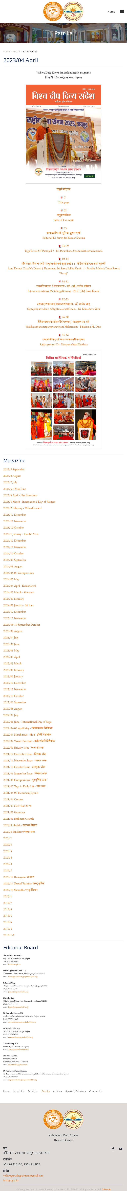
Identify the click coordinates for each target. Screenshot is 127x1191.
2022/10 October (13, 696)
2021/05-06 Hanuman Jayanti (20, 793)
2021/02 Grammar (14, 812)
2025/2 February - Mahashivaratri (22, 508)
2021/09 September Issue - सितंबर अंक (25, 773)
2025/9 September (14, 469)
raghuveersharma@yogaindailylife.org (22, 1079)
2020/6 (7, 844)
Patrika (46, 1091)
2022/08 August (12, 708)
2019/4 (7, 922)
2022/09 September (14, 702)
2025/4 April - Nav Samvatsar (20, 495)
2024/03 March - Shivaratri (18, 592)
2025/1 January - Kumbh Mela (21, 534)
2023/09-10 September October (21, 624)
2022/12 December (14, 683)
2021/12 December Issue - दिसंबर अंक (24, 754)
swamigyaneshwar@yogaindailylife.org (22, 976)
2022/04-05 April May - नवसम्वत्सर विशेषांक (27, 728)
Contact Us (96, 1091)
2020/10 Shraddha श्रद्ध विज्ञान (20, 890)
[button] (122, 11)
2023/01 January (13, 676)
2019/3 (7, 929)
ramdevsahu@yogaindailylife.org (20, 1037)
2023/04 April (11, 657)
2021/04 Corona (13, 799)
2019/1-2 (8, 935)
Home (6, 1091)
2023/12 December (14, 611)
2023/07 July (11, 637)
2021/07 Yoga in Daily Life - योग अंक (24, 786)
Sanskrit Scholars (75, 1091)
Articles (57, 1091)
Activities (33, 1091)
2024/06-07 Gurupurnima (18, 573)
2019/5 (7, 916)
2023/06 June (11, 644)
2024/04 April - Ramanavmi (19, 586)
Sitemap (106, 1189)
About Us (19, 1091)
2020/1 (7, 896)
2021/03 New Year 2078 (17, 806)
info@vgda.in (11, 1180)
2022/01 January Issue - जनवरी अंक (23, 747)
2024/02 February (13, 599)
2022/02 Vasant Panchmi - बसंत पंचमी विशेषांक (29, 741)
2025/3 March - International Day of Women (29, 501)
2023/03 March (12, 663)
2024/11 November (14, 547)
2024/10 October (13, 553)
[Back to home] (63, 11)
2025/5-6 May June (14, 489)
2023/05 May (11, 650)
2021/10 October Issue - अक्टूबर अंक (24, 767)
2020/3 (7, 864)
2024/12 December (14, 540)
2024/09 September (14, 560)
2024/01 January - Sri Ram (18, 605)
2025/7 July (10, 482)
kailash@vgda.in (14, 964)
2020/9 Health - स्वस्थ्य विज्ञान (20, 825)
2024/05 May (11, 579)
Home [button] (111, 11)
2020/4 (7, 857)
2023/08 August (12, 631)
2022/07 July (11, 715)
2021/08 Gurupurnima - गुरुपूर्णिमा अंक (24, 780)
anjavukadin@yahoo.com (17, 1064)
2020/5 (7, 851)
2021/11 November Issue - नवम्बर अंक (24, 760)
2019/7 (7, 903)
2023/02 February (13, 670)
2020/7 (7, 838)
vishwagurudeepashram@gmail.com (23, 1175)
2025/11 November (14, 521)
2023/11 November (14, 618)
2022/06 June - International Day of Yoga (27, 722)
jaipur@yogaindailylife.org (18, 991)
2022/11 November (14, 689)
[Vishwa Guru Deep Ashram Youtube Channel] (121, 1149)
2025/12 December (14, 514)
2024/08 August (12, 566)
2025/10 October (13, 527)
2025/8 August (12, 476)
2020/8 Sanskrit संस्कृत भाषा (19, 831)
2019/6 (7, 909)
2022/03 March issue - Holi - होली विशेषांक (27, 734)
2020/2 (7, 870)
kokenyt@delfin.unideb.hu (19, 1049)
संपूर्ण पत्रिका (63, 189)
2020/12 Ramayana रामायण (18, 877)
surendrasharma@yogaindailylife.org (22, 1022)
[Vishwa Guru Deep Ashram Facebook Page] (113, 1149)
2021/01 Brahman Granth (18, 818)
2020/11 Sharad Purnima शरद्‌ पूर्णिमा (23, 883)
